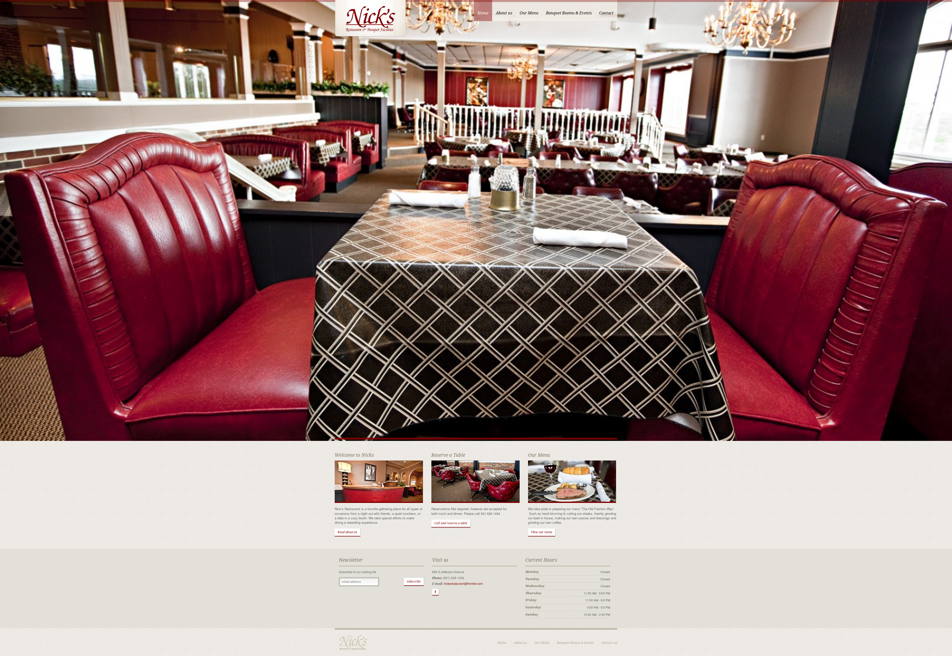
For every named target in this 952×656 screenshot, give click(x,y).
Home (502, 643)
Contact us (609, 643)
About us (520, 643)
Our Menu (541, 643)
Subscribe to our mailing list (357, 572)
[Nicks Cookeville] (370, 18)
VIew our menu (541, 532)
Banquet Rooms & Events (575, 643)
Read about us (347, 532)
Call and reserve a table (450, 523)
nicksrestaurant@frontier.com (463, 583)
